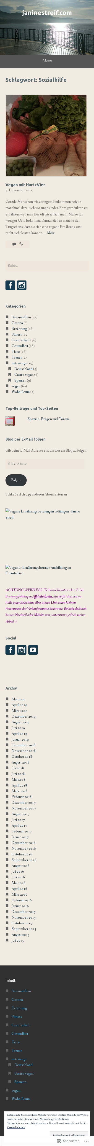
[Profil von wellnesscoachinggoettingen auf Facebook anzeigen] (10, 650)
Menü (47, 61)
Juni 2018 (18, 774)
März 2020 (19, 710)
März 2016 (19, 894)
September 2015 (24, 929)
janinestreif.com (47, 12)
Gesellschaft (21, 340)
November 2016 (24, 848)
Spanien (20, 380)
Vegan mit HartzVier (25, 184)
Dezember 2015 (24, 911)
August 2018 (20, 762)
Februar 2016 (22, 900)
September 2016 (24, 860)
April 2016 (19, 888)
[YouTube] (33, 650)
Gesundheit (20, 346)
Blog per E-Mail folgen (25, 439)
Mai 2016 (18, 883)
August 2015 (20, 934)
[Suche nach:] (47, 266)
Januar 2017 (20, 837)
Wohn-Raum (21, 392)
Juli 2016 (18, 871)
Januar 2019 (20, 739)
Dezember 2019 (24, 716)
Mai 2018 (18, 779)
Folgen (16, 480)
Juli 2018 (18, 768)
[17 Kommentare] (14, 244)
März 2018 (19, 791)
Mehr (50, 233)
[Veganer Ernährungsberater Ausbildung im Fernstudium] (47, 573)
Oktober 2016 (22, 854)
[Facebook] (10, 285)
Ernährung (19, 328)
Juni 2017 (18, 820)
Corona (17, 323)
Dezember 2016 (24, 842)
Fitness (17, 334)
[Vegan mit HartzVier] (21, 244)
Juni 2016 (18, 877)
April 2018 (19, 785)
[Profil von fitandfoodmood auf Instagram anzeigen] (21, 650)
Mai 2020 (18, 699)
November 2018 (24, 751)
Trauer (17, 357)
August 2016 (20, 865)
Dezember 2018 (24, 745)
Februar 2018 (22, 797)
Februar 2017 (22, 831)
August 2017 (20, 814)
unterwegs (19, 363)
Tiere (16, 351)
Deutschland (23, 369)
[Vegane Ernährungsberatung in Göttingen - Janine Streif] (47, 517)
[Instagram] (21, 285)
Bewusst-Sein (21, 317)
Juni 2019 (18, 728)
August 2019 (20, 722)
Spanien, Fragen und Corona (49, 419)
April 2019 (19, 733)
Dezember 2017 (24, 802)
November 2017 (24, 808)
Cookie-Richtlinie (16, 1127)
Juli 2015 (18, 940)
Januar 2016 (20, 906)
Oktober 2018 (22, 756)
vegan (16, 386)
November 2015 (24, 917)
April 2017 (19, 825)
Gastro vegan (24, 374)
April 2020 (19, 705)
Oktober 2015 (22, 923)
